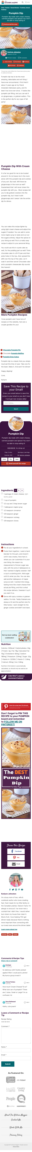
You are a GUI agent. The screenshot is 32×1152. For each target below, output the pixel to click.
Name (4, 1047)
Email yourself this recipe (10, 24)
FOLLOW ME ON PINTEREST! (11, 723)
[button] (8, 448)
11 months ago (9, 966)
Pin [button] (11, 459)
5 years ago (8, 983)
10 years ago (8, 1003)
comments (23, 58)
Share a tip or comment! (9, 961)
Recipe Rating (6, 1019)
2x (18, 490)
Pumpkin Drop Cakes (11, 357)
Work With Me (16, 1127)
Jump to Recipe (8, 61)
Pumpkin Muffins (17, 353)
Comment (5, 1026)
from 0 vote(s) (12, 58)
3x (22, 490)
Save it (16, 409)
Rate (17, 459)
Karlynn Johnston (14, 52)
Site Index (4, 934)
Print (4, 459)
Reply (27, 965)
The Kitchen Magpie (9, 2)
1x (15, 490)
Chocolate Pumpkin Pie (12, 350)
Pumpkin (15, 934)
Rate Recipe (12, 65)
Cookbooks (21, 65)
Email (3, 1055)
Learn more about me (9, 929)
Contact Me (16, 1120)
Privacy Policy (16, 1135)
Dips (10, 934)
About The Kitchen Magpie (16, 1115)
